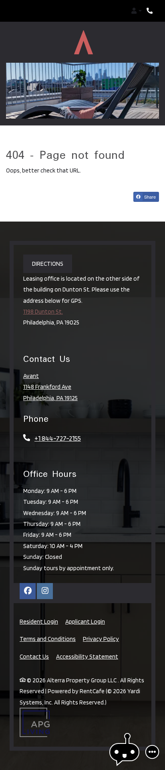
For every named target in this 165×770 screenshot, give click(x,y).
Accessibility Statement (87, 642)
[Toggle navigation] (15, 10)
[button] (136, 10)
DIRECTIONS (47, 249)
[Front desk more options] (152, 752)
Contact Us (34, 642)
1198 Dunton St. (43, 297)
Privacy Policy (101, 624)
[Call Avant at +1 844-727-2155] (150, 10)
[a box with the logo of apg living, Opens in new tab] (35, 708)
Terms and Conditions (48, 624)
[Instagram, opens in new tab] (45, 577)
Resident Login (39, 607)
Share (149, 182)
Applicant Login (85, 607)
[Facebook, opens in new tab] (28, 577)
